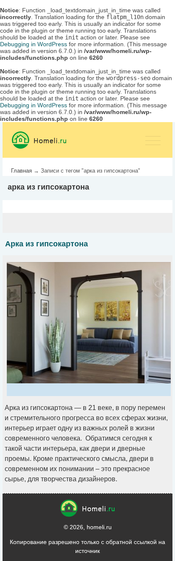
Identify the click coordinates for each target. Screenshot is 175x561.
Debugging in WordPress (33, 44)
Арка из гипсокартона (46, 244)
